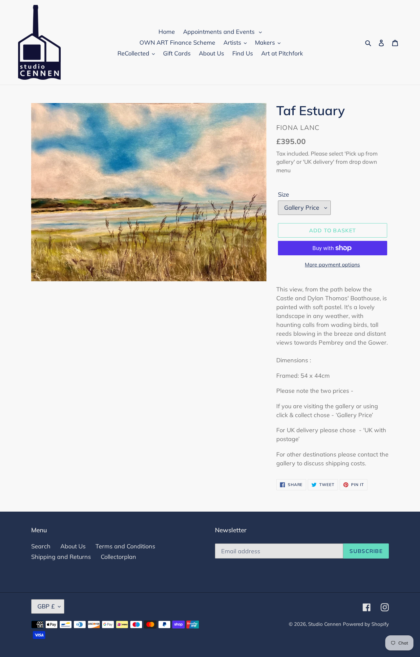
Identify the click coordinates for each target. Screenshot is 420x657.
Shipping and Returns (61, 557)
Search (41, 546)
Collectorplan (118, 557)
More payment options (332, 264)
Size (283, 194)
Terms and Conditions (125, 546)
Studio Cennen (324, 624)
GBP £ (46, 606)
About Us (73, 546)
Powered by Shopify (366, 624)
